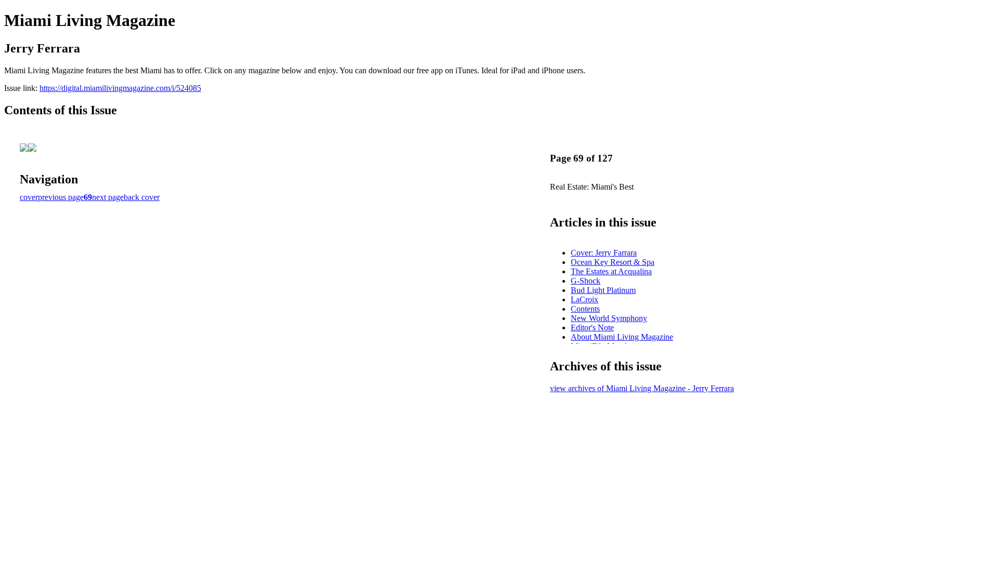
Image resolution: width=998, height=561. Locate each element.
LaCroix (584, 299)
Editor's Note (592, 327)
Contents (585, 308)
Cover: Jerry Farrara (604, 252)
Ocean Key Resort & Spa (612, 262)
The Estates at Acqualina (611, 271)
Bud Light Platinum (603, 290)
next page (108, 197)
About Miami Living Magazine (622, 336)
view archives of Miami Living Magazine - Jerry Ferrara (642, 388)
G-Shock (585, 280)
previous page (61, 197)
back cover (142, 197)
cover (29, 197)
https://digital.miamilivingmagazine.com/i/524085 (120, 88)
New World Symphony (609, 318)
